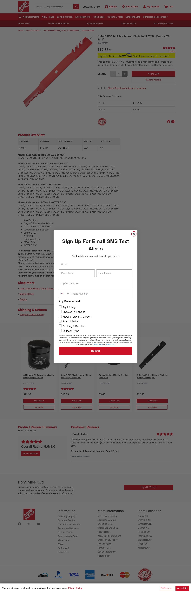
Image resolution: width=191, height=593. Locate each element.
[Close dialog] (133, 233)
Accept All (182, 588)
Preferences (166, 588)
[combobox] (64, 293)
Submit (95, 351)
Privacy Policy (75, 588)
